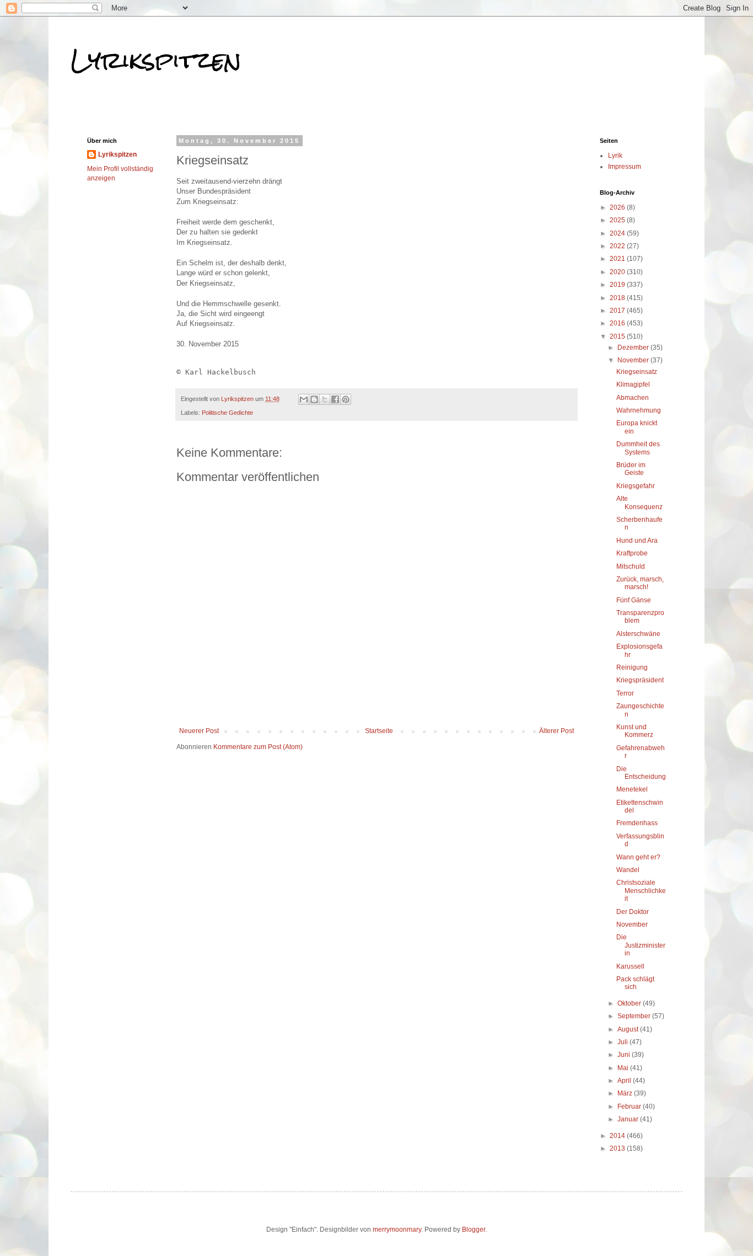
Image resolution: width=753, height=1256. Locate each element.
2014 (618, 1136)
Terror (625, 693)
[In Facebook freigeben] (335, 399)
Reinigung (632, 667)
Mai (623, 1068)
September (634, 1016)
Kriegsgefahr (635, 486)
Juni (624, 1055)
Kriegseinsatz (636, 372)
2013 (618, 1148)
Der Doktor (632, 912)
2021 (618, 259)
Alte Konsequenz (639, 502)
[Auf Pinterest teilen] (345, 399)
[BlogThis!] (314, 399)
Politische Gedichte (227, 412)
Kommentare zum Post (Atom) (258, 747)
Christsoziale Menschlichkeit (641, 890)
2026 (618, 207)
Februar (630, 1106)
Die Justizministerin (640, 945)
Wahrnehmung (638, 410)
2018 (618, 298)
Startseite (379, 731)
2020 (618, 272)
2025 (618, 220)
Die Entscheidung (641, 773)
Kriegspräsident (640, 680)
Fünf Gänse (633, 600)
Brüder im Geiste (631, 469)
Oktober (630, 1003)
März (625, 1093)
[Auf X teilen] (324, 399)
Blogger (473, 1229)
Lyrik (615, 155)
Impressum (624, 166)
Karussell (630, 966)
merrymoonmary (397, 1229)
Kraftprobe (632, 553)
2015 (618, 336)
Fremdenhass (637, 823)
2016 (618, 323)
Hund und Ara (637, 540)
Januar (628, 1119)
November (633, 360)
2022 (618, 246)
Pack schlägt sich (635, 983)
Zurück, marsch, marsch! (640, 583)
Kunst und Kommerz (634, 731)
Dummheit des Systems (638, 448)
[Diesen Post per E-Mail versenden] (303, 399)
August (628, 1029)
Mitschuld (630, 566)
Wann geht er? (638, 857)
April (625, 1080)
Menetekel (632, 789)
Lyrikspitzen (156, 60)
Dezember (633, 347)
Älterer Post (556, 731)
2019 (618, 284)
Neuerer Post (199, 731)
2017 (618, 310)
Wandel (627, 870)
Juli (623, 1042)
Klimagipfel (633, 384)
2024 (618, 233)
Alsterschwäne (638, 634)
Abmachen (632, 398)
